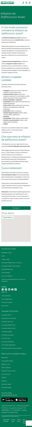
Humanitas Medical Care (8, 325)
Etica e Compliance (6, 276)
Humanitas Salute (6, 387)
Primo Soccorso (5, 374)
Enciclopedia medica (7, 361)
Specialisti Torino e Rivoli (8, 371)
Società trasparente (7, 269)
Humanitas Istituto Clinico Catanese (11, 348)
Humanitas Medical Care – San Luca (11, 262)
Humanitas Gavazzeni (7, 335)
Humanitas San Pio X (7, 321)
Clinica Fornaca (5, 338)
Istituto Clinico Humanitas (8, 318)
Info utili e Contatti (6, 302)
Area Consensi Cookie (25, 421)
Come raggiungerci (6, 299)
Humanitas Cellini (6, 315)
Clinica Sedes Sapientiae (8, 345)
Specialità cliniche (6, 252)
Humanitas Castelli (6, 331)
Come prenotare (6, 296)
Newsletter (4, 357)
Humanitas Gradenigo (7, 341)
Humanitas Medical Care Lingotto (10, 266)
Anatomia (4, 381)
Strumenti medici (6, 384)
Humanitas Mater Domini (8, 328)
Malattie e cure (5, 364)
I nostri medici (5, 259)
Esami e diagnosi (6, 367)
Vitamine (3, 377)
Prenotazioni (16, 208)
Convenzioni (4, 305)
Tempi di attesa (5, 272)
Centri (3, 256)
